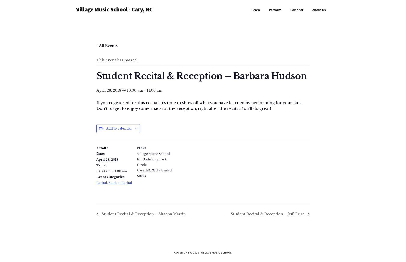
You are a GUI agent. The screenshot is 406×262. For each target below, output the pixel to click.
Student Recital (120, 183)
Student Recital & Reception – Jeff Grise (268, 214)
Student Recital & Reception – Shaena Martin (143, 214)
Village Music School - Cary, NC (114, 9)
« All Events (107, 46)
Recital (101, 183)
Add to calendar (119, 128)
